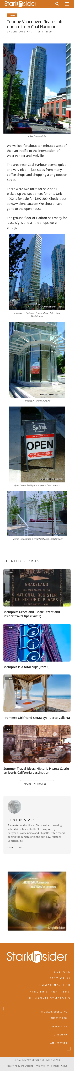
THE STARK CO (59, 1018)
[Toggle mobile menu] (67, 4)
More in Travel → (37, 783)
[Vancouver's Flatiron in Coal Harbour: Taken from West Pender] (37, 272)
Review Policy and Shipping (20, 1065)
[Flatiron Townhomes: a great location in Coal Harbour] (37, 513)
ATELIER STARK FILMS (50, 991)
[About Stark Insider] (37, 901)
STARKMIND (60, 1035)
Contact (55, 1065)
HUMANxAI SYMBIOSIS (50, 998)
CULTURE (62, 971)
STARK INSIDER (58, 1026)
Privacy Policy (42, 1065)
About (64, 1065)
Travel (12, 15)
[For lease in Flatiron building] (37, 360)
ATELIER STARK (58, 1043)
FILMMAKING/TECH (53, 985)
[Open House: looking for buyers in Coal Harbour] (37, 444)
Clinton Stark (21, 31)
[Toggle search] (57, 4)
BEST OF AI (60, 978)
